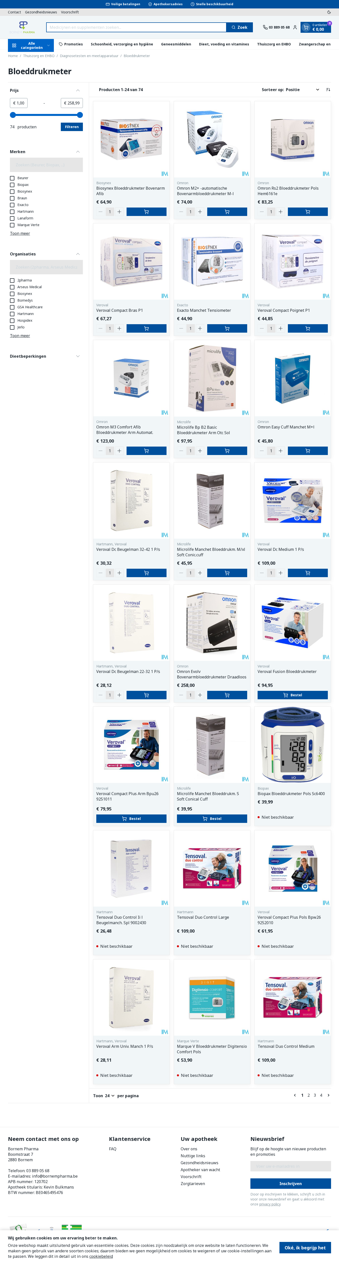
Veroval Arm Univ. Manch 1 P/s (124, 1046)
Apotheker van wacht (200, 1169)
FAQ (112, 1149)
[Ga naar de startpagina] (22, 27)
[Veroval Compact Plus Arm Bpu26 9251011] (131, 745)
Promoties (73, 44)
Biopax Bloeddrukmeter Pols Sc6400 (291, 793)
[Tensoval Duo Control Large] (212, 868)
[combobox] (136, 27)
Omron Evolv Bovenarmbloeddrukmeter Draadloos (211, 674)
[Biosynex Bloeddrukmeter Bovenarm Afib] (131, 139)
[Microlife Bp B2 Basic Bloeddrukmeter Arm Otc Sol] (212, 378)
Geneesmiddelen (176, 44)
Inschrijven (290, 1183)
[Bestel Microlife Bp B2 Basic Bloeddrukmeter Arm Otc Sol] (227, 451)
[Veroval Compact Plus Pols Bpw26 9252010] (293, 868)
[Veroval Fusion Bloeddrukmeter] (293, 623)
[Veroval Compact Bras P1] (131, 261)
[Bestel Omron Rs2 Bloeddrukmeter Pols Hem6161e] (308, 212)
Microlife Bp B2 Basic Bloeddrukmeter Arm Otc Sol (203, 429)
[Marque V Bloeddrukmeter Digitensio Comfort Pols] (212, 997)
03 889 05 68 (37, 1170)
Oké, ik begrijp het (305, 1248)
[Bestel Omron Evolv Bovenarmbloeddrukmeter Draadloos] (227, 695)
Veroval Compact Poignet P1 (284, 310)
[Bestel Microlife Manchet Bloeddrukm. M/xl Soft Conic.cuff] (227, 573)
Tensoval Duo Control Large (203, 917)
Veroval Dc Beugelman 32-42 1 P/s (128, 549)
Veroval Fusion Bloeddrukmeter (287, 671)
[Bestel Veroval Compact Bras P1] (147, 328)
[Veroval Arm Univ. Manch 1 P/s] (131, 997)
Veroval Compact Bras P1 (119, 310)
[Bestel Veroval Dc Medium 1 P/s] (308, 573)
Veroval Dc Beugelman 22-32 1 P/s (128, 671)
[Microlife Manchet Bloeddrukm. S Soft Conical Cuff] (212, 745)
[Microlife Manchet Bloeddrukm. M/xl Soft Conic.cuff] (212, 500)
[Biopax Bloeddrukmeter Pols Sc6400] (293, 745)
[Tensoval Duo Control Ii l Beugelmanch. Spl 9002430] (131, 868)
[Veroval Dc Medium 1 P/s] (293, 500)
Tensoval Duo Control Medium (286, 1046)
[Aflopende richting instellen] (328, 90)
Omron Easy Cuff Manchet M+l (286, 427)
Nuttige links (193, 1156)
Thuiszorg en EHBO (274, 44)
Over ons (189, 1149)
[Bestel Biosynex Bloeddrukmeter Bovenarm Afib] (147, 212)
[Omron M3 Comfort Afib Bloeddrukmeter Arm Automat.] (131, 378)
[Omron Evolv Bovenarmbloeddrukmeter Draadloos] (212, 623)
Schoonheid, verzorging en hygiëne (122, 44)
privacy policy (269, 1204)
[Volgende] (327, 1095)
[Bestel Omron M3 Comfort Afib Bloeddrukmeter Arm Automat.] (147, 451)
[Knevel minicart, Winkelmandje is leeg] (306, 27)
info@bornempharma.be (55, 1176)
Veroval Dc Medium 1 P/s (281, 549)
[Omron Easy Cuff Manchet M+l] (293, 378)
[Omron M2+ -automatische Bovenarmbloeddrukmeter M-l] (212, 139)
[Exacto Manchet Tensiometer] (212, 261)
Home (13, 55)
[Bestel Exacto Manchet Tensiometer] (227, 328)
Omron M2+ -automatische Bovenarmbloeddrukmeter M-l (205, 190)
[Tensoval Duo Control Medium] (293, 997)
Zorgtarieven (193, 1183)
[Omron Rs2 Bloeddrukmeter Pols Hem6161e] (293, 139)
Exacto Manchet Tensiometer (204, 310)
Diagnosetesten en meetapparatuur (89, 55)
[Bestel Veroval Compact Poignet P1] (308, 328)
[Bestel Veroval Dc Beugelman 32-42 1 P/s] (147, 573)
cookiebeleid (101, 1256)
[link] (295, 1095)
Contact (14, 12)
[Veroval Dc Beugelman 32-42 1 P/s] (131, 500)
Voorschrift (70, 12)
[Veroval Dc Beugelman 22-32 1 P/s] (131, 623)
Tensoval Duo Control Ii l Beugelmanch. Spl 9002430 (121, 919)
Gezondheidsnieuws (41, 12)
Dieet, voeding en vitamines (224, 44)
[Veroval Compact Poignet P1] (293, 261)
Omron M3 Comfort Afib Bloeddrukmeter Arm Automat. (124, 429)
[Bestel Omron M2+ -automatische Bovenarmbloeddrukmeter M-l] (227, 212)
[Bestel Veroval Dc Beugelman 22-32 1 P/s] (147, 695)
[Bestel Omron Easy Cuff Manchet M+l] (308, 451)
